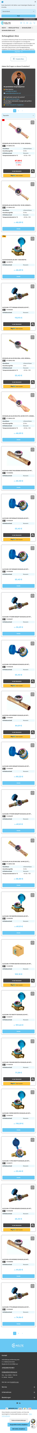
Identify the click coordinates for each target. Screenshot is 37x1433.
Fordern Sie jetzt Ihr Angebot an (14, 105)
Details (18, 228)
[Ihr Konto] (30, 23)
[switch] (33, 1427)
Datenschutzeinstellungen (19, 1420)
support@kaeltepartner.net (13, 93)
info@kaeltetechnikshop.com (9, 1372)
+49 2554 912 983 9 (11, 91)
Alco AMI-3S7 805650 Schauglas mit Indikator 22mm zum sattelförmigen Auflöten (15, 569)
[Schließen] (35, 2)
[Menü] (21, 23)
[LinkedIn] (20, 1403)
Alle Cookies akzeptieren (18, 1429)
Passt (18, 15)
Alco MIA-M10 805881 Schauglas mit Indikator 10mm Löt (15, 715)
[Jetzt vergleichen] (27, 23)
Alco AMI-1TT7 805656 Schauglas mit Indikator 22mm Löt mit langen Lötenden (17, 307)
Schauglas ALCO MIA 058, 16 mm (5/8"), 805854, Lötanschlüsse (15, 861)
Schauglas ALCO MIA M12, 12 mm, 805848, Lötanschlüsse (16, 143)
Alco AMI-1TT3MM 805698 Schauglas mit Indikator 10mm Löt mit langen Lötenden (17, 1208)
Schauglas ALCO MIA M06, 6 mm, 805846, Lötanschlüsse (16, 358)
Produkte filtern (19, 59)
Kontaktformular (14, 1382)
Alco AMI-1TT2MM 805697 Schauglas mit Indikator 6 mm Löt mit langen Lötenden (16, 617)
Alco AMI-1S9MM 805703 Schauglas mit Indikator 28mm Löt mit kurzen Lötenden (17, 1113)
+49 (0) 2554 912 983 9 (8, 1367)
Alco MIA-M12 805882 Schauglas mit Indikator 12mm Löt (15, 1259)
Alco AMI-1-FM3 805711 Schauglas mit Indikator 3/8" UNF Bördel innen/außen (17, 1161)
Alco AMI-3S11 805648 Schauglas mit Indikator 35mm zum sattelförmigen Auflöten (15, 664)
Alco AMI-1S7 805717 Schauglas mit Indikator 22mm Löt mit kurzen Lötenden (17, 1015)
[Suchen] (24, 23)
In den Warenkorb (16, 171)
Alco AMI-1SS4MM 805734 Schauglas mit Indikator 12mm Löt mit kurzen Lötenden (17, 1062)
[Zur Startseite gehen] (6, 23)
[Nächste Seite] (22, 110)
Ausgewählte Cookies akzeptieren (19, 1424)
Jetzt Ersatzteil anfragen (12, 99)
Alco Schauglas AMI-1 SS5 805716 (14, 260)
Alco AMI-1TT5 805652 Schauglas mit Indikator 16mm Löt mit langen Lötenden (17, 1307)
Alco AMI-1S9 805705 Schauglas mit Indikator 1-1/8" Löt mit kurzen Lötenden (17, 916)
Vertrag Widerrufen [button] (29, 19)
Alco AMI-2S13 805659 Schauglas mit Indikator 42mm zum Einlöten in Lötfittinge (18, 766)
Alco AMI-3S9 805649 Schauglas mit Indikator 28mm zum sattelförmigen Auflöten (15, 518)
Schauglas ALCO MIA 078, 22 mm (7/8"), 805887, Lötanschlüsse (18, 416)
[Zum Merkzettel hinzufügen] (32, 122)
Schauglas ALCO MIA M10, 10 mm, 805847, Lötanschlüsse (16, 205)
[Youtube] (17, 1403)
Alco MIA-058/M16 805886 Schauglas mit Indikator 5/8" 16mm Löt (17, 471)
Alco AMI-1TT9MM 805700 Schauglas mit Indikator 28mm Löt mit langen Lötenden (17, 964)
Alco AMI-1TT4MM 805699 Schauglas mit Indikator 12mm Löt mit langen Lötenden (17, 814)
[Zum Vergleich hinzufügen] (33, 171)
